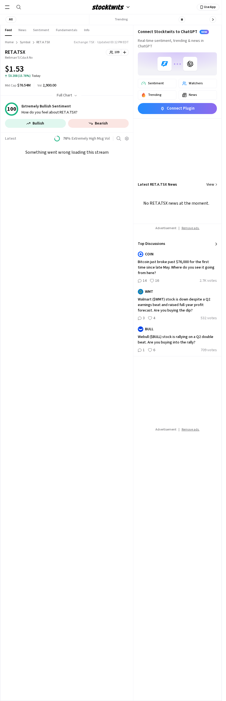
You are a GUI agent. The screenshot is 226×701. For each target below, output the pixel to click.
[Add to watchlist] (125, 52)
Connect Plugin (181, 108)
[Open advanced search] (119, 138)
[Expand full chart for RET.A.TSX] (113, 69)
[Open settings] (127, 138)
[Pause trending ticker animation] (182, 19)
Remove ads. (191, 228)
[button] (11, 19)
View (210, 184)
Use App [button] (210, 7)
